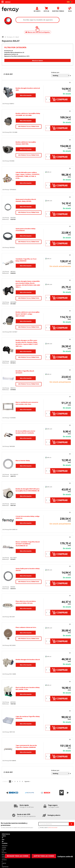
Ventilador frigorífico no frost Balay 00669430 (26, 260)
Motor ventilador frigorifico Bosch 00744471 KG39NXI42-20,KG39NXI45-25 (28, 544)
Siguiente (27, 781)
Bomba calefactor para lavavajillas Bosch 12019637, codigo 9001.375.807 (28, 314)
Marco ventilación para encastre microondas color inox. (27, 403)
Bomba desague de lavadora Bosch (28, 659)
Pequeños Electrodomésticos (13, 52)
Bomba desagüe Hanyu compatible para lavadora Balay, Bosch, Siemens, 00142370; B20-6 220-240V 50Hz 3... (28, 284)
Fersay (10, 9)
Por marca (10, 37)
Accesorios (7, 50)
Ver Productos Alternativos (28, 126)
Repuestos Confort (10, 54)
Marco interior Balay (23, 460)
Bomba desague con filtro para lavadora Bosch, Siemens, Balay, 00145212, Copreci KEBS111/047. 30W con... (27, 343)
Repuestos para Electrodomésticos (15, 56)
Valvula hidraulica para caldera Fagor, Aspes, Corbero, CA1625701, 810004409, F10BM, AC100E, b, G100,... (28, 175)
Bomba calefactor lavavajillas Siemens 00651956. (26, 143)
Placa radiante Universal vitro (26, 627)
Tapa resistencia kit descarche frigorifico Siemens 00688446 (26, 746)
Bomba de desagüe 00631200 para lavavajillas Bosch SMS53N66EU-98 (27, 490)
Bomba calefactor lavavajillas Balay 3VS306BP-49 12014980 (28, 114)
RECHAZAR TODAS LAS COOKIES (17, 856)
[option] (13, 792)
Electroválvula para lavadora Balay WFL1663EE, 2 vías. (28, 688)
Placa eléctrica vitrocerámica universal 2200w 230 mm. (26, 602)
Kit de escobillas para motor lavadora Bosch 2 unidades (25, 432)
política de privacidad (52, 827)
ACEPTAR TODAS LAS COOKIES (44, 856)
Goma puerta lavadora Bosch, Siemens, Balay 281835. (26, 200)
